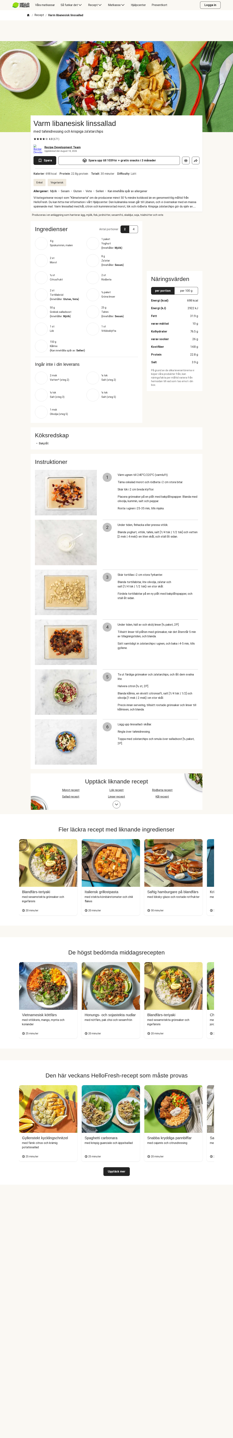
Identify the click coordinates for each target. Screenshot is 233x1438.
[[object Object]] (186, 160)
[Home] (28, 15)
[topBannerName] (116, 31)
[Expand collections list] (116, 804)
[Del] (196, 160)
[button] (86, 229)
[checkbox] (34, 139)
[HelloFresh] (20, 5)
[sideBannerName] (174, 244)
